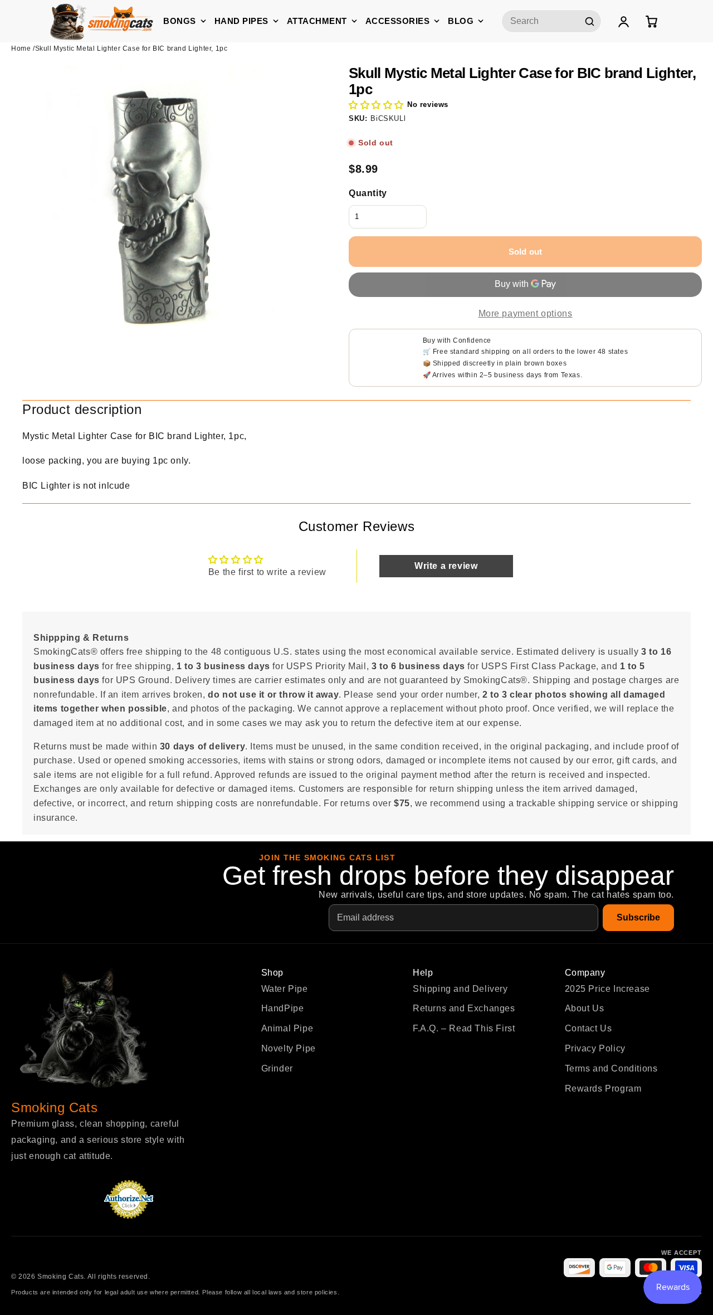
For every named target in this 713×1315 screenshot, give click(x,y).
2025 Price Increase (607, 988)
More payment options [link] (525, 313)
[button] (376, 105)
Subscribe (638, 917)
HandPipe (282, 1008)
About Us (584, 1008)
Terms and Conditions (611, 1068)
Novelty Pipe (288, 1048)
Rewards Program (603, 1088)
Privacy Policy (595, 1048)
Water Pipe (284, 988)
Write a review (445, 566)
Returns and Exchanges (464, 1008)
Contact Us (588, 1028)
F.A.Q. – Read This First (464, 1028)
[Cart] (651, 21)
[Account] (623, 21)
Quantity (368, 193)
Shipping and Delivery (460, 988)
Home (21, 48)
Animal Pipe (287, 1028)
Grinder (277, 1068)
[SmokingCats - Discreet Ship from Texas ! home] (101, 21)
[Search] (589, 21)
